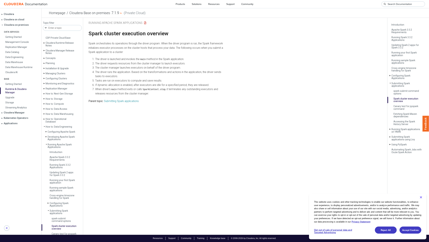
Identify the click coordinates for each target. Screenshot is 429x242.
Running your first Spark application (62, 181)
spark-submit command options (61, 219)
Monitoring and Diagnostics (60, 83)
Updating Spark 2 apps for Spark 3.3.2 (61, 173)
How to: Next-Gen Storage (59, 93)
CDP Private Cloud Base (58, 37)
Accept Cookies (410, 230)
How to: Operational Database (56, 120)
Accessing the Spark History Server (404, 122)
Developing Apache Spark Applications (61, 138)
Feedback (425, 123)
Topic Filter (48, 23)
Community (247, 4)
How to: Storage (54, 98)
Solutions (196, 4)
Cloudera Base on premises (89, 13)
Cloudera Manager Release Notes (60, 51)
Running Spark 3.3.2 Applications (60, 166)
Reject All (386, 230)
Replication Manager (56, 88)
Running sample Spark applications (61, 189)
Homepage (57, 13)
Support (230, 4)
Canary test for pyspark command (405, 107)
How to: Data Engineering (59, 126)
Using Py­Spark (399, 144)
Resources (214, 4)
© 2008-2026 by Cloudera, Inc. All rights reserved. (253, 238)
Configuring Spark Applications (59, 204)
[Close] (421, 197)
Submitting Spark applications (59, 212)
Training (200, 238)
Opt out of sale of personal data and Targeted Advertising (333, 231)
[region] (367, 216)
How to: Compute (55, 104)
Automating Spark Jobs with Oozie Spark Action (406, 150)
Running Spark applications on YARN (405, 130)
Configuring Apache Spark (61, 131)
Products (180, 4)
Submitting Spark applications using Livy (403, 138)
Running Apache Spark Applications (60, 145)
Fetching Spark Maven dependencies (405, 115)
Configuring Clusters (56, 78)
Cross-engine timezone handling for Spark (62, 196)
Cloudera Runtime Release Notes (60, 44)
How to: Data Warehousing (59, 114)
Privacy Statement (361, 221)
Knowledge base (217, 238)
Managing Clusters (55, 73)
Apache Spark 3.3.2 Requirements (60, 158)
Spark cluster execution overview (64, 227)
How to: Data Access (56, 109)
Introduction (56, 152)
